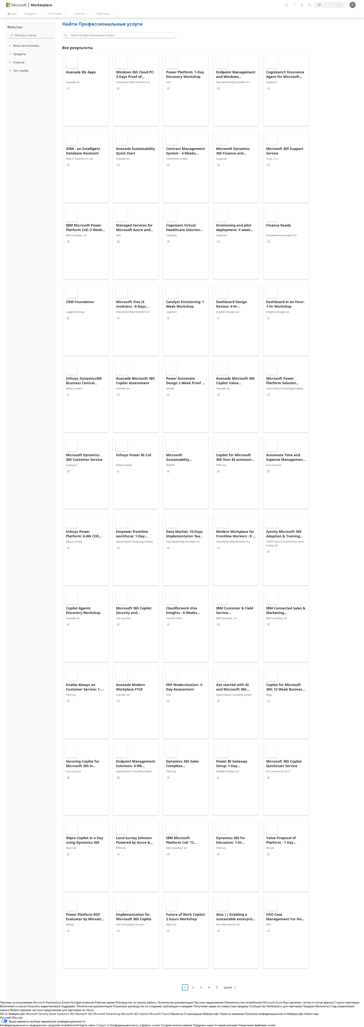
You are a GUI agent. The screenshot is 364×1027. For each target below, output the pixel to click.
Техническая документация (175, 1002)
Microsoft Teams (159, 1014)
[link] (85, 90)
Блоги (66, 1002)
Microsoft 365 (84, 1014)
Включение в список (13, 1006)
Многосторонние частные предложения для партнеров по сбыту (52, 1010)
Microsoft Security (37, 1014)
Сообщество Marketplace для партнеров (275, 1006)
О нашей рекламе (226, 1025)
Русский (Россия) (11, 1017)
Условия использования (176, 1025)
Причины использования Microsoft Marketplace (30, 1002)
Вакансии (177, 1014)
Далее (228, 987)
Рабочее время (105, 1002)
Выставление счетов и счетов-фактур (308, 1002)
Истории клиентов (82, 1002)
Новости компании (232, 1014)
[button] (65, 35)
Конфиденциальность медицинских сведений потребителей (39, 1025)
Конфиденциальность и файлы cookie (135, 1025)
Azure (52, 1014)
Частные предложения (209, 1002)
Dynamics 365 (66, 1014)
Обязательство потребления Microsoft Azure (253, 1002)
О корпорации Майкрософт (201, 1014)
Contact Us (102, 1025)
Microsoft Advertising (106, 1014)
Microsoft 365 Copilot (134, 1014)
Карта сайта (87, 1025)
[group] (68, 88)
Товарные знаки (203, 1025)
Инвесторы (311, 1014)
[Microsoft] (16, 5)
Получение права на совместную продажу (221, 1006)
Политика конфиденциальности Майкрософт (274, 1014)
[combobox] (120, 35)
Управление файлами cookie (257, 1025)
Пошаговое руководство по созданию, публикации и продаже (153, 1006)
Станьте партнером (346, 1002)
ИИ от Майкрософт (12, 1014)
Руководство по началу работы (136, 1002)
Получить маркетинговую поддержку (51, 1006)
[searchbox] (35, 35)
